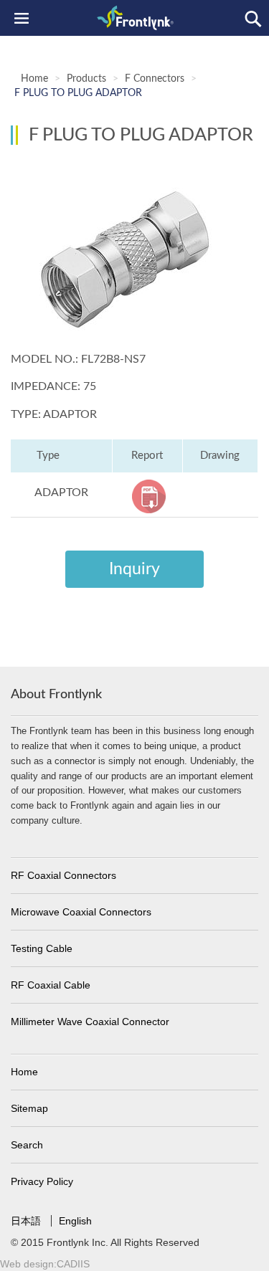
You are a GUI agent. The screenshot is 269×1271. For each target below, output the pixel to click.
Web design (27, 1264)
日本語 (27, 1221)
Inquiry (134, 569)
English (75, 1221)
